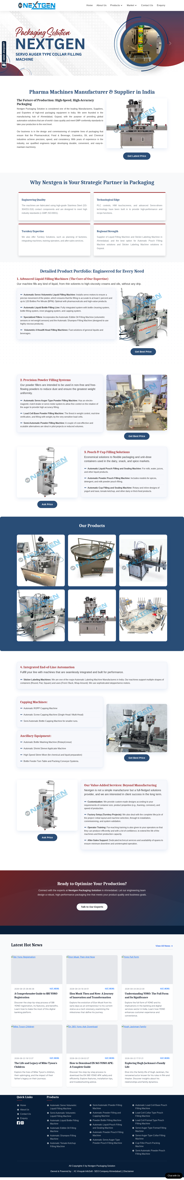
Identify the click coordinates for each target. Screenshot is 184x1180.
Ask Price (47, 504)
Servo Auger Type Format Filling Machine (150, 1129)
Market (130, 5)
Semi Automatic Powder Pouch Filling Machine (150, 1152)
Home (89, 5)
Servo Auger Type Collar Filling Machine (150, 1137)
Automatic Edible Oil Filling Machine (63, 1129)
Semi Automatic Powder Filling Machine (107, 1107)
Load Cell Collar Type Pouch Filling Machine (149, 1114)
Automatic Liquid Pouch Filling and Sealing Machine (107, 1126)
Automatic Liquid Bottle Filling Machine (64, 1122)
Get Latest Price (137, 156)
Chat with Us (174, 1175)
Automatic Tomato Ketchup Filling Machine (63, 1145)
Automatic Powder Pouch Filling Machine (108, 1134)
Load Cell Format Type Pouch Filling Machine (149, 1122)
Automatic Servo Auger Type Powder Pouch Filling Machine (107, 1141)
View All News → (164, 945)
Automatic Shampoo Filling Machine (63, 1137)
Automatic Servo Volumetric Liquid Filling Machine (63, 1107)
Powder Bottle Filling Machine (107, 1120)
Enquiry (161, 5)
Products (115, 5)
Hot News (54, 988)
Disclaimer (129, 1171)
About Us (102, 5)
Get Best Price (143, 351)
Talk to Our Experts (92, 907)
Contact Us (147, 5)
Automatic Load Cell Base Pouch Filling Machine (151, 1107)
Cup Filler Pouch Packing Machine (147, 1144)
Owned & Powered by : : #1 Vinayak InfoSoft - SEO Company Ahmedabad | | (87, 1171)
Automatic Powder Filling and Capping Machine (107, 1114)
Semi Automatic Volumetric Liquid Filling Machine (63, 1114)
